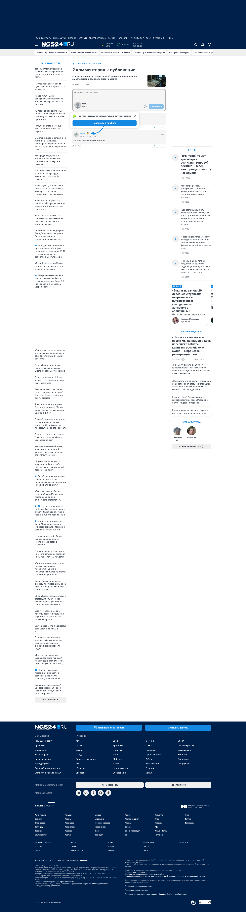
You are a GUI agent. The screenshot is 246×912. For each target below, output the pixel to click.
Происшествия (153, 754)
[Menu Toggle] (36, 45)
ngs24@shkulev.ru (67, 882)
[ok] (93, 793)
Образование (119, 773)
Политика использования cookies (138, 886)
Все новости (50, 63)
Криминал (118, 745)
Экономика (183, 759)
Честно (82, 133)
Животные (81, 768)
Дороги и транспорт (86, 759)
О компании (41, 750)
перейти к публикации (89, 64)
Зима (115, 741)
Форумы (82, 38)
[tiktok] (108, 793)
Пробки (123, 44)
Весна (79, 750)
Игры (170, 38)
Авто (78, 741)
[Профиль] (209, 45)
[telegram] (78, 793)
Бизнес (79, 745)
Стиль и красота (186, 745)
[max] (101, 793)
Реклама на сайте (44, 741)
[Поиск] (195, 45)
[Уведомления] (202, 45)
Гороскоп (122, 38)
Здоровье (81, 773)
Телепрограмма (97, 38)
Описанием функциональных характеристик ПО (144, 874)
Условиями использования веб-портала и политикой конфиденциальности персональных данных (165, 876)
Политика (150, 750)
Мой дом (117, 759)
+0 (154, 127)
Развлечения (152, 763)
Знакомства (59, 38)
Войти (84, 106)
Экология (182, 754)
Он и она (149, 741)
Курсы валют (137, 38)
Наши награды (42, 754)
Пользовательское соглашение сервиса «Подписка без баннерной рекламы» (156, 894)
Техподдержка (42, 763)
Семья (148, 773)
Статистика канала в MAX (48, 773)
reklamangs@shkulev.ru (134, 862)
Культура (117, 750)
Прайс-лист (40, 745)
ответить (80, 146)
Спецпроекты (184, 763)
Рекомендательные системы (136, 890)
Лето (115, 754)
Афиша (111, 38)
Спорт (181, 741)
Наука (116, 763)
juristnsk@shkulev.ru (100, 884)
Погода (72, 38)
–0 (162, 127)
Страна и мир (184, 750)
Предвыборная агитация (47, 768)
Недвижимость (43, 38)
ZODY (148, 38)
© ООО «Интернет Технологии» (48, 902)
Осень (148, 745)
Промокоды (159, 38)
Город (79, 754)
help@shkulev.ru (53, 886)
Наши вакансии (43, 759)
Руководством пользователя (136, 872)
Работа (148, 759)
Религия (149, 768)
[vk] (86, 793)
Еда (77, 763)
